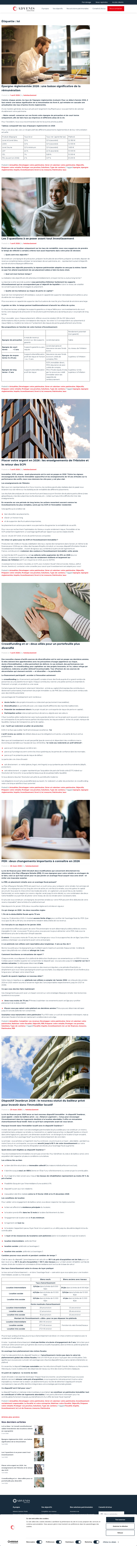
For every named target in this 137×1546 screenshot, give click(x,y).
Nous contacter (116, 9)
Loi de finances (71, 1026)
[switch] (59, 1542)
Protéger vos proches (31, 167)
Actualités (13, 165)
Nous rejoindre (102, 2)
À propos (45, 9)
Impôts (17, 170)
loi (42, 170)
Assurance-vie (74, 1511)
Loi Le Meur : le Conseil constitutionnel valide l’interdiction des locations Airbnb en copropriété (17, 1428)
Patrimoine (57, 170)
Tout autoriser (120, 1519)
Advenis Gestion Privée (20, 1511)
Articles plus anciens (10, 1417)
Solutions (45, 167)
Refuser (120, 1533)
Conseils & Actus (98, 9)
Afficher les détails (109, 1542)
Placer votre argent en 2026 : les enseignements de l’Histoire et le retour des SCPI (17, 1468)
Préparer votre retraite (11, 167)
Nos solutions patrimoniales (77, 9)
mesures (48, 170)
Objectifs (80, 165)
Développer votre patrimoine (31, 165)
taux (64, 170)
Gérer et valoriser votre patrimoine (60, 165)
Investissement (27, 170)
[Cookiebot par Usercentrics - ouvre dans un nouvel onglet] (13, 1542)
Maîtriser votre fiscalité (22, 1024)
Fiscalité (37, 1026)
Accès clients (117, 2)
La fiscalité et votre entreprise (37, 1403)
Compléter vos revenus (29, 1021)
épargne (76, 167)
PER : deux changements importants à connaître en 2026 (41, 861)
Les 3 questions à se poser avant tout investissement (39, 238)
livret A (37, 170)
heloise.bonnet (29, 95)
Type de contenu (57, 167)
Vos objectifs (58, 9)
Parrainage (86, 2)
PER (42, 1024)
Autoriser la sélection (120, 1526)
